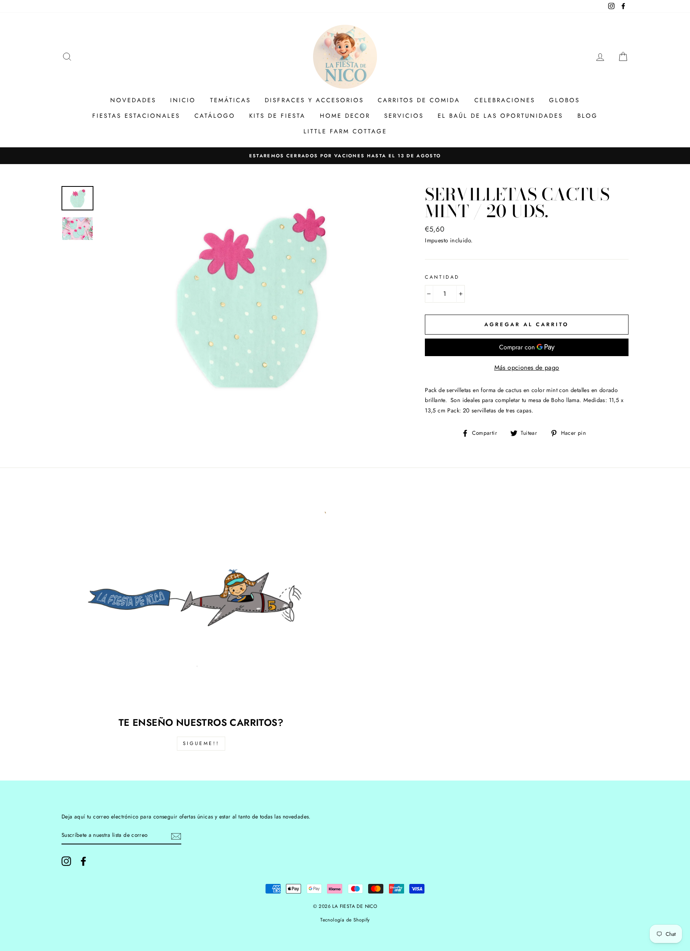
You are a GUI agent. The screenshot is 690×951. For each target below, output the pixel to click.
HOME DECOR (345, 115)
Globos (564, 100)
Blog (587, 115)
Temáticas (230, 100)
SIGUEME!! (201, 743)
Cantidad (442, 277)
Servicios (404, 115)
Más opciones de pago (526, 367)
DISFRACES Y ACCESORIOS (314, 100)
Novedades (133, 100)
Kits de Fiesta (277, 115)
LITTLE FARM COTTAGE (345, 131)
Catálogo (214, 115)
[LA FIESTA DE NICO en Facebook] (83, 861)
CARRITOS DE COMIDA (419, 100)
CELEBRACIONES (504, 100)
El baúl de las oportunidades (500, 115)
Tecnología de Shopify (344, 919)
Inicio (183, 100)
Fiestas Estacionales (136, 115)
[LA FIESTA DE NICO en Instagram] (66, 861)
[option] (345, 155)
